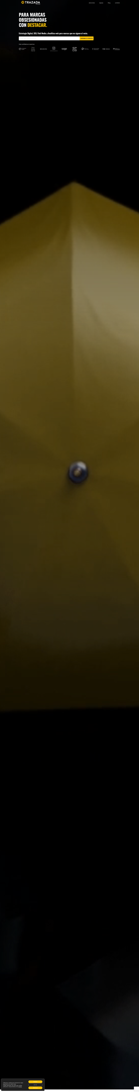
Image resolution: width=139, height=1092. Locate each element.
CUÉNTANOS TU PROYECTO (87, 38)
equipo (101, 3)
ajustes (20, 1086)
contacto (117, 3)
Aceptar (35, 1081)
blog (109, 3)
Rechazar (35, 1087)
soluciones (92, 3)
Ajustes (35, 1084)
